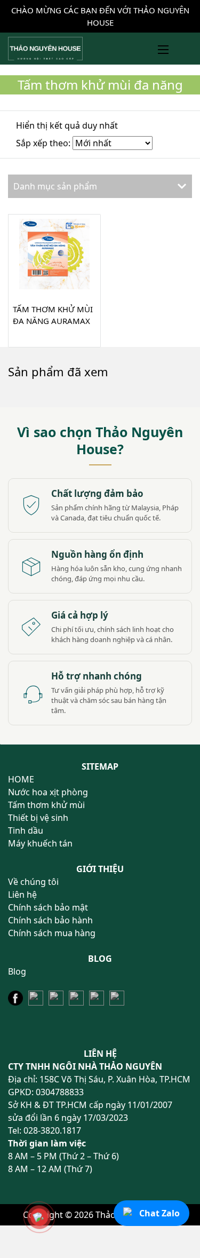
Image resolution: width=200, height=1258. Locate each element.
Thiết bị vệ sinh (38, 818)
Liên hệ (22, 894)
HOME (21, 779)
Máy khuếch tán (40, 843)
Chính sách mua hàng (51, 933)
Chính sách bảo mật (48, 907)
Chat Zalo (159, 1213)
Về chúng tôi (33, 882)
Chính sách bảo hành (50, 920)
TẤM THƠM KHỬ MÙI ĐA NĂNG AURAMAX (53, 315)
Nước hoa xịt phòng (48, 792)
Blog (17, 971)
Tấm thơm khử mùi (46, 805)
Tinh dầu (25, 830)
